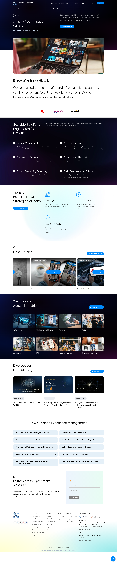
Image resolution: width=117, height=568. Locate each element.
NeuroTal (49, 516)
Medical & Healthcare (44, 330)
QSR (37, 353)
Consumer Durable (89, 353)
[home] (23, 3)
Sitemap (67, 547)
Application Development (38, 521)
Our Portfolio (61, 516)
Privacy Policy (51, 547)
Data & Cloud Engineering (38, 532)
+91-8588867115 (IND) (84, 527)
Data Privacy (35, 535)
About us (82, 3)
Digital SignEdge (51, 527)
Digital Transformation (37, 519)
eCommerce (18, 353)
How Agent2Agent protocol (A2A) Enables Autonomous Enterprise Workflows (87, 405)
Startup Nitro (50, 519)
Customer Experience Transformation (33, 8)
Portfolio (88, 3)
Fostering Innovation (70, 519)
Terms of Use (60, 547)
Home (14, 8)
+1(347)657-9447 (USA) (96, 527)
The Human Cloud (51, 521)
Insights (93, 3)
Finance (62, 330)
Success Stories (69, 521)
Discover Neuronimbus (71, 516)
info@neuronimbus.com (84, 529)
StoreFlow (49, 529)
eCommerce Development (38, 524)
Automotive (17, 330)
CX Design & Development (38, 529)
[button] (54, 3)
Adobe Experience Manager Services (52, 8)
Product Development (37, 516)
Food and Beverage (66, 353)
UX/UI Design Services (37, 527)
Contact (100, 3)
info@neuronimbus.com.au (85, 540)
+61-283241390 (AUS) (84, 537)
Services (20, 8)
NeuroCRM (49, 524)
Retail (84, 330)
